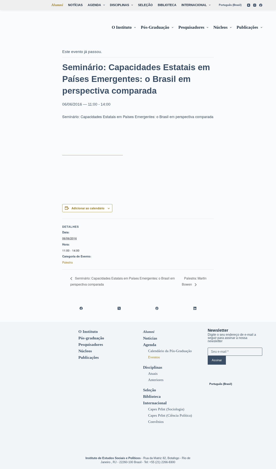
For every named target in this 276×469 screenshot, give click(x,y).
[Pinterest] (157, 308)
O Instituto (122, 27)
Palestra (67, 262)
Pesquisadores (191, 27)
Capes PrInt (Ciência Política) (170, 415)
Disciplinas (119, 5)
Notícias (75, 5)
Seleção (145, 5)
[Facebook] (260, 5)
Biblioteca (167, 5)
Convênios (156, 422)
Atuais (153, 374)
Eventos (154, 357)
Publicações (247, 27)
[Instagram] (254, 5)
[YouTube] (248, 5)
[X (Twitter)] (119, 308)
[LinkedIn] (195, 308)
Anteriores (155, 380)
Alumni (57, 5)
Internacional (194, 5)
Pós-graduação (155, 27)
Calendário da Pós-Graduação (170, 351)
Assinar (217, 360)
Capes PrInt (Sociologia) (166, 409)
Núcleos (220, 27)
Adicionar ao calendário (88, 208)
